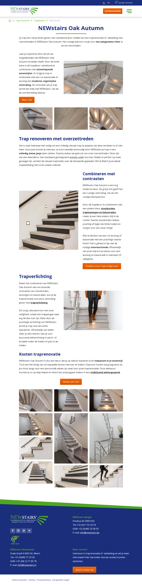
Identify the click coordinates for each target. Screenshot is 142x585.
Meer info (27, 99)
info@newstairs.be (89, 532)
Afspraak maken (113, 11)
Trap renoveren (23, 20)
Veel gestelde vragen (60, 580)
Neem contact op (84, 569)
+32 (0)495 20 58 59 (88, 528)
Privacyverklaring (43, 580)
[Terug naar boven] (13, 580)
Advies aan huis (71, 381)
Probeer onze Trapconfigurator (101, 266)
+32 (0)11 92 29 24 (125, 3)
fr (109, 3)
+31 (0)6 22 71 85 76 (26, 561)
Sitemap (31, 580)
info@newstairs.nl (27, 565)
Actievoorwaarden (19, 580)
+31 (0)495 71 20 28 (25, 557)
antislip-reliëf (77, 157)
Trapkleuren (39, 20)
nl (104, 3)
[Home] (10, 20)
